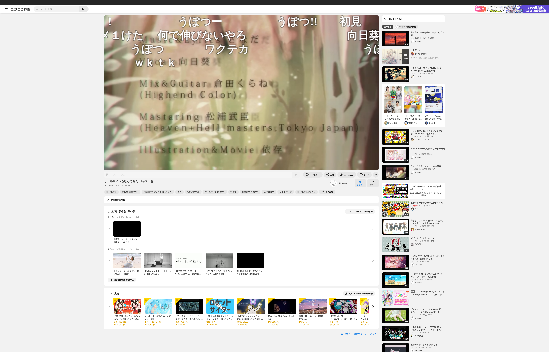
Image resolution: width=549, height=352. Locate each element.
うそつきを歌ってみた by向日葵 (426, 166)
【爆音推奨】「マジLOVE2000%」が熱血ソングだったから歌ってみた (427, 328)
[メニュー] (376, 175)
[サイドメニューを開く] (6, 9)
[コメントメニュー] (441, 19)
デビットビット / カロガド (422, 238)
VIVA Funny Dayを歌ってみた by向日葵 (428, 150)
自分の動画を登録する (124, 280)
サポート (372, 185)
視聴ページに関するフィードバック (360, 334)
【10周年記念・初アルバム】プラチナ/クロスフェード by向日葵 (427, 275)
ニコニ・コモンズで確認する (360, 211)
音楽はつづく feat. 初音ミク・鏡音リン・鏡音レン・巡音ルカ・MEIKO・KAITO (427, 222)
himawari (343, 183)
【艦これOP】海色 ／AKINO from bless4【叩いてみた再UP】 (426, 69)
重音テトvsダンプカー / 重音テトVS (427, 202)
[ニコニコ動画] (20, 9)
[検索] (84, 9)
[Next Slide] (373, 306)
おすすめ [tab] (387, 27)
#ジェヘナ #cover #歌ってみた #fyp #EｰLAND (433, 117)
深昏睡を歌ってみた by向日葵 (424, 345)
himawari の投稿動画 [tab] (407, 27)
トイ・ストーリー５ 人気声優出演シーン (392, 117)
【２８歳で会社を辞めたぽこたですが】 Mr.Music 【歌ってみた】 (427, 132)
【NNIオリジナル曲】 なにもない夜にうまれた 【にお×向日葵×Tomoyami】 (427, 257)
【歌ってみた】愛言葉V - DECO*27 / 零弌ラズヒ (413, 117)
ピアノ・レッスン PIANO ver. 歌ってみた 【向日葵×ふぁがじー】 (427, 310)
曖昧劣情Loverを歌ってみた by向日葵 (428, 33)
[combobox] (56, 9)
